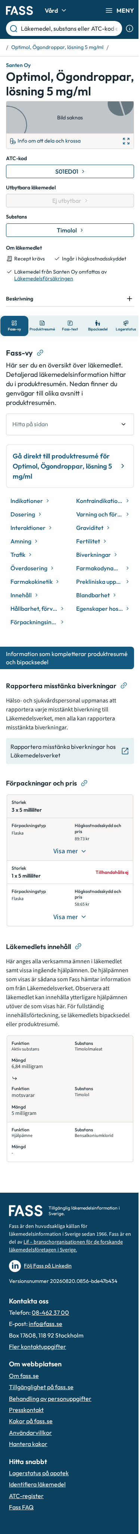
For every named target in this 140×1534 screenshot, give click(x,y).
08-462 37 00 (50, 1325)
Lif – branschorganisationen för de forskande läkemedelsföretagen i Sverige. (57, 1259)
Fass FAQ (21, 1520)
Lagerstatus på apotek (39, 1486)
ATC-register (26, 1508)
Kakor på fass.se (31, 1434)
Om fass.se (24, 1389)
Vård (51, 10)
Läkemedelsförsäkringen (43, 278)
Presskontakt (26, 1423)
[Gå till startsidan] (19, 10)
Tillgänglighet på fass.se (41, 1400)
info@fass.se (45, 1337)
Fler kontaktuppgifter (37, 1359)
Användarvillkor (30, 1445)
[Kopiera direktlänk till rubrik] (40, 365)
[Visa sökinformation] (129, 28)
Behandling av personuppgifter (50, 1411)
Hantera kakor (28, 1457)
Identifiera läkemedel (37, 1497)
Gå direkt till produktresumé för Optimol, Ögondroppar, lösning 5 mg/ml (61, 478)
